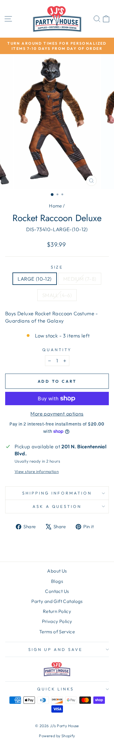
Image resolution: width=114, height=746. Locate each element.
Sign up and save (55, 649)
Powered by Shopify (57, 735)
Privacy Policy (57, 621)
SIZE (57, 267)
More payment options (56, 413)
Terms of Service (57, 632)
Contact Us (57, 591)
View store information (37, 471)
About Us (57, 571)
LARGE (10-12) (34, 278)
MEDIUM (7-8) (79, 278)
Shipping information (57, 493)
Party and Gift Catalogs (57, 601)
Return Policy (57, 611)
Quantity (57, 349)
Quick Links (55, 688)
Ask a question (57, 506)
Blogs (57, 581)
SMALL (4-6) (57, 295)
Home (55, 206)
